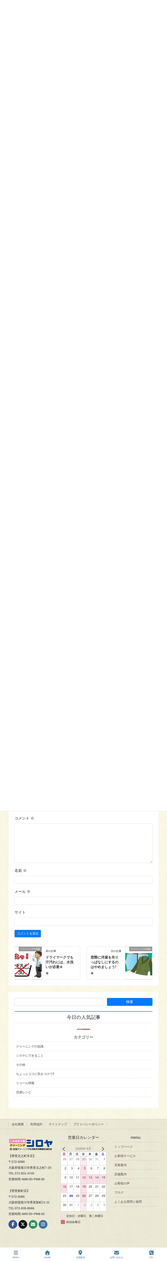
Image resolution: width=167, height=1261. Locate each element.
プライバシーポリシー (88, 1124)
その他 (20, 1064)
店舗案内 (120, 1174)
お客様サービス (125, 1156)
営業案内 (120, 1165)
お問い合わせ (116, 1257)
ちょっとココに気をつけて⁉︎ (35, 1074)
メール (22, 892)
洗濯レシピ (23, 1092)
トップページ (123, 1146)
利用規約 (36, 1124)
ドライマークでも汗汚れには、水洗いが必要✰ (59, 962)
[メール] (33, 1224)
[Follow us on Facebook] (12, 1224)
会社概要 (18, 1124)
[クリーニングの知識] (28, 962)
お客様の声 (122, 1183)
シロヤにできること (29, 1055)
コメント (24, 818)
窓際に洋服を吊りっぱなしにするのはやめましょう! (105, 962)
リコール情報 (25, 1083)
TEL (151, 1257)
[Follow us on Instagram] (43, 1224)
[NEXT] (102, 1148)
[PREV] (65, 1148)
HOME (47, 1257)
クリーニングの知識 (29, 1046)
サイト (20, 912)
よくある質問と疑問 (128, 1201)
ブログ (119, 1192)
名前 (21, 871)
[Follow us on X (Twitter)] (22, 1224)
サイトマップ (58, 1124)
